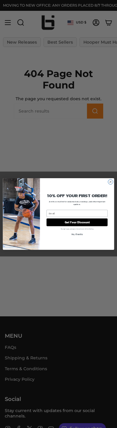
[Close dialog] (110, 182)
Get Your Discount (77, 222)
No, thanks (77, 234)
